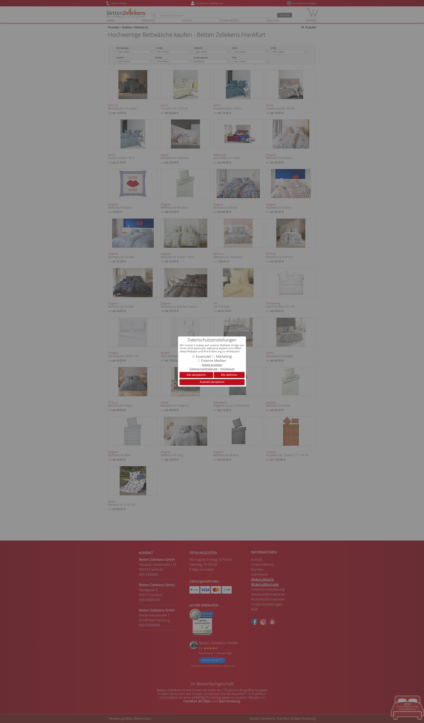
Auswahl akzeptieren (212, 382)
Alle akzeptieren (196, 374)
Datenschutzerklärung (203, 369)
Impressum (227, 369)
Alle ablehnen (229, 374)
